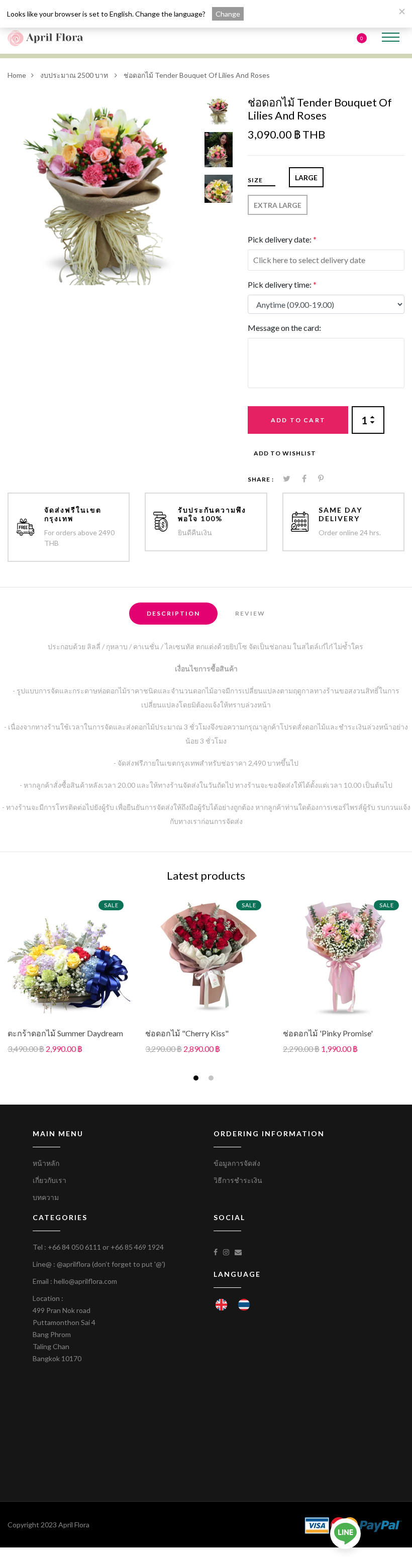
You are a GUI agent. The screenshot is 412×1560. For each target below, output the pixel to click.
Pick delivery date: (282, 239)
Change (228, 14)
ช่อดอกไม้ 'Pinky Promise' (328, 1033)
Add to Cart (298, 420)
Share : (261, 479)
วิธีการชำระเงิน (238, 1180)
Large (306, 177)
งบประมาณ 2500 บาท (75, 75)
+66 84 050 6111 (74, 1247)
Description (173, 613)
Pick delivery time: (282, 284)
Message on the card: (284, 327)
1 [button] (197, 1079)
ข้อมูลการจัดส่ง (237, 1163)
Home (17, 75)
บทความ (46, 1197)
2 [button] (212, 1079)
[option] (102, 190)
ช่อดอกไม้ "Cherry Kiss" (187, 1033)
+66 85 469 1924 (137, 1247)
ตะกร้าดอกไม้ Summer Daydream (65, 1033)
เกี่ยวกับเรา (49, 1180)
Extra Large (277, 205)
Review (250, 613)
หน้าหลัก (46, 1163)
